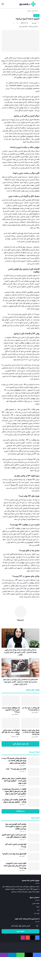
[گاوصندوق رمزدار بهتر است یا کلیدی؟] (33, 857)
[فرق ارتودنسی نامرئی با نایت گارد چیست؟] (33, 847)
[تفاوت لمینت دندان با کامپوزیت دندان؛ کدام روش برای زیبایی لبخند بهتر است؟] (33, 866)
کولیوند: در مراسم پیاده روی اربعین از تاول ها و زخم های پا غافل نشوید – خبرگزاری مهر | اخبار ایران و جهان (14, 791)
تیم (38, 910)
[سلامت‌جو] (27, 4)
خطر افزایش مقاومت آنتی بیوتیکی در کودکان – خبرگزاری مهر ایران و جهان (14, 800)
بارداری (28, 11)
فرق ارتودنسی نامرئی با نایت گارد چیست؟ (15, 845)
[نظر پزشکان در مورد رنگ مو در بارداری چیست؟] (30, 700)
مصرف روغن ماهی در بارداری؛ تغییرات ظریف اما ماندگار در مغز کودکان (30, 732)
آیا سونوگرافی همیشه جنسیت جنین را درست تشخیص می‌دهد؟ (11, 710)
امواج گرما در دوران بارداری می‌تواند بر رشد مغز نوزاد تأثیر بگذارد (11, 732)
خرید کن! (36, 913)
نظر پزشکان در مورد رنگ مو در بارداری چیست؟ (30, 709)
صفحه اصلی (35, 11)
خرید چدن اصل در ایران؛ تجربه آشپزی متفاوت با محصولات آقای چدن (14, 836)
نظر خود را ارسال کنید (20, 744)
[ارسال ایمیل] (31, 23)
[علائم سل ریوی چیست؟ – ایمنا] (33, 772)
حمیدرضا (34, 23)
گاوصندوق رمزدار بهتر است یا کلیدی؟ (14, 854)
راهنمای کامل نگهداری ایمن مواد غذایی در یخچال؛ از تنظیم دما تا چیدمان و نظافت (15, 826)
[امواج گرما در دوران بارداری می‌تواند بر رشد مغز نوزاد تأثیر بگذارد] (11, 723)
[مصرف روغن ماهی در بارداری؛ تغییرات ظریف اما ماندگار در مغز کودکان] (30, 723)
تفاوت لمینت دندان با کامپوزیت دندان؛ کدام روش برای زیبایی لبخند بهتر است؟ (15, 865)
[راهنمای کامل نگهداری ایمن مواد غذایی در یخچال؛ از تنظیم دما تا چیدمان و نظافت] (33, 827)
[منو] (3, 4)
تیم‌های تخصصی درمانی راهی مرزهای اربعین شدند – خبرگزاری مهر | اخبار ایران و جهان (14, 780)
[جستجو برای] (38, 4)
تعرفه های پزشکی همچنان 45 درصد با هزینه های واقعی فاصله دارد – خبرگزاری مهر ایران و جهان (14, 760)
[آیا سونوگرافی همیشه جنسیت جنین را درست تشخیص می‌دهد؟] (11, 700)
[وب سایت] (20, 623)
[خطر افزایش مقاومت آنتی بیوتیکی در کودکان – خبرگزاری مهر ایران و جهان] (33, 803)
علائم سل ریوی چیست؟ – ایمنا (16, 769)
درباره (37, 907)
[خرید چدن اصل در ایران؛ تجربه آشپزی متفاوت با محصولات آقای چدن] (33, 838)
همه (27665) (20, 811)
